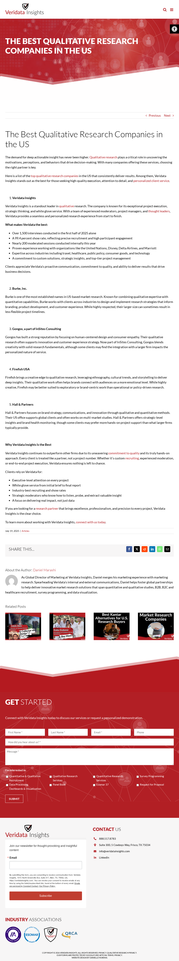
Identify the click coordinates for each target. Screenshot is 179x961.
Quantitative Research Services (109, 778)
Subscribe (45, 895)
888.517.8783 (107, 838)
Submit (14, 798)
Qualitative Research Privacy (122, 953)
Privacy (102, 953)
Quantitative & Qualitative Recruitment (25, 778)
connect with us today (90, 522)
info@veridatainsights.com (114, 851)
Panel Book (59, 784)
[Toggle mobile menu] (172, 10)
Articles (25, 531)
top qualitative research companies (54, 176)
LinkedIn (104, 857)
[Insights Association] (13, 928)
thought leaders (159, 211)
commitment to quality (123, 453)
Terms (111, 955)
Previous (155, 115)
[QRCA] (69, 928)
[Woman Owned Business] (51, 928)
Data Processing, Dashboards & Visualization (25, 786)
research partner (47, 508)
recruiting (132, 458)
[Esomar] (32, 928)
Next (167, 115)
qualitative (66, 206)
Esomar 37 (102, 784)
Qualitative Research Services (65, 778)
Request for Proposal (152, 784)
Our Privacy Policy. (47, 886)
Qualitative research (103, 157)
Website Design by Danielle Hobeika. (90, 957)
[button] (174, 29)
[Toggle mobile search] (165, 10)
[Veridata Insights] (27, 826)
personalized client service (151, 181)
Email (13, 857)
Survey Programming (152, 776)
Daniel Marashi (44, 570)
